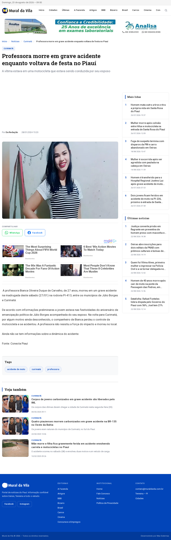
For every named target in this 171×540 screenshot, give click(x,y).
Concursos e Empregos (69, 522)
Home (99, 489)
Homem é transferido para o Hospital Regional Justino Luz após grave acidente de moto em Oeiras (147, 181)
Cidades (53, 10)
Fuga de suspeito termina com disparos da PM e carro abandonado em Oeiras (147, 144)
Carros (135, 10)
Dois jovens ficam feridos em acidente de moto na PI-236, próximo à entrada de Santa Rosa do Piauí (147, 199)
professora (53, 369)
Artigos (93, 10)
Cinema (147, 10)
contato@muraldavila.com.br (149, 489)
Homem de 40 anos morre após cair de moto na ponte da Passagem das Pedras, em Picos (148, 284)
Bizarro (113, 10)
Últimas (65, 10)
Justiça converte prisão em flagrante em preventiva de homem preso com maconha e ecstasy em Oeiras (147, 230)
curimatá (36, 369)
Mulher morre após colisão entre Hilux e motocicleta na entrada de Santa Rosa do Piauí (148, 126)
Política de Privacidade (107, 503)
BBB (103, 10)
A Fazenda (79, 10)
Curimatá (28, 41)
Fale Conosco (103, 493)
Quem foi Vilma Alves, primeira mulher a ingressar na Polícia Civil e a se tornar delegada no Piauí (148, 266)
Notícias (15, 41)
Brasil (125, 10)
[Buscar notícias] (166, 10)
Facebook (9, 504)
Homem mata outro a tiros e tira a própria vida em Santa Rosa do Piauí (148, 108)
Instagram (24, 504)
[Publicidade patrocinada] (85, 26)
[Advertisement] (60, 100)
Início (41, 10)
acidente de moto (16, 369)
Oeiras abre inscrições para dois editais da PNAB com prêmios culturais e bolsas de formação (147, 248)
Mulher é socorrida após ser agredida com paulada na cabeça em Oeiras (146, 162)
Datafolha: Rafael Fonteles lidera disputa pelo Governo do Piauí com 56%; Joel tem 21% (148, 302)
